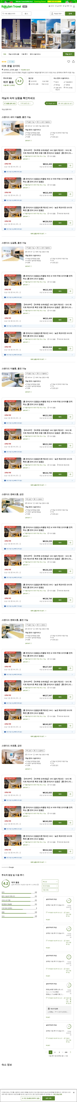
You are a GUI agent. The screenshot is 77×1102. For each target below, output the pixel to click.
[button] (11, 6)
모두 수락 (48, 1098)
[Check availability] (70, 165)
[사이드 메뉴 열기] (73, 6)
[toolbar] (35, 14)
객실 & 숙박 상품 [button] (14, 54)
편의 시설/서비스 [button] (35, 54)
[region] (38, 1095)
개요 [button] (4, 54)
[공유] (73, 61)
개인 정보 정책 (57, 1094)
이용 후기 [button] (25, 54)
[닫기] (74, 1092)
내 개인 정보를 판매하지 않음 (30, 1098)
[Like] (68, 61)
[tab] (51, 103)
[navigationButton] (46, 1052)
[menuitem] (53, 6)
